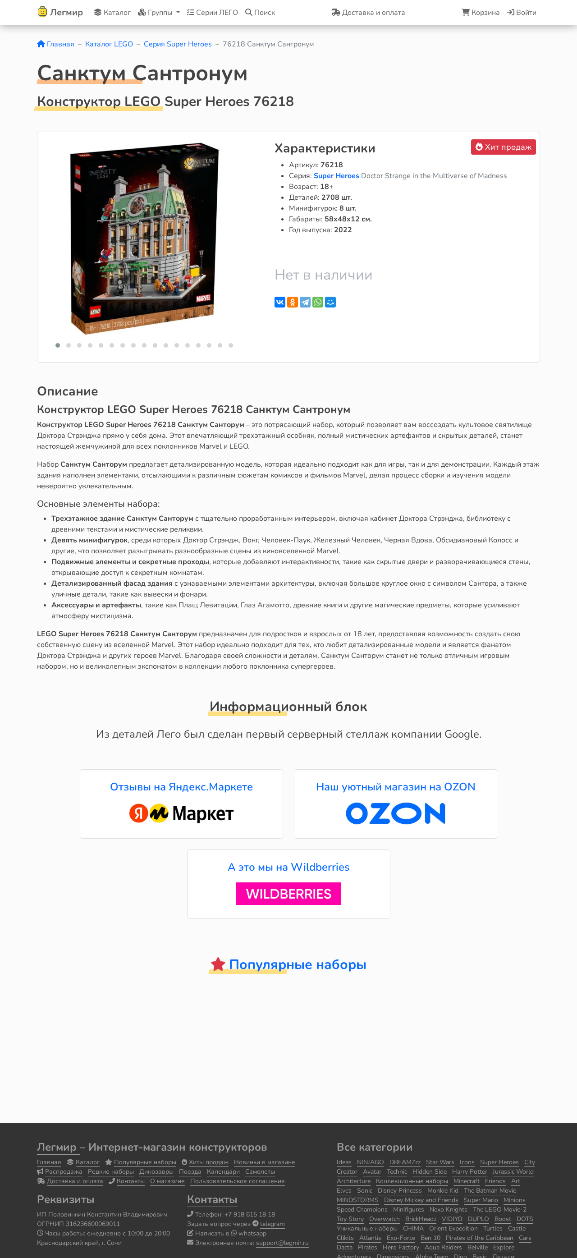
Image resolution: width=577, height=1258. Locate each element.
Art (515, 1181)
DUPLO (478, 1219)
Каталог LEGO (109, 44)
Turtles (493, 1228)
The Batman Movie (490, 1190)
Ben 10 (430, 1238)
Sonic (364, 1190)
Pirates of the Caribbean (479, 1238)
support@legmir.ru (282, 1243)
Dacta (345, 1247)
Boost (503, 1219)
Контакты (131, 1181)
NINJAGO (370, 1162)
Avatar (372, 1171)
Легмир (58, 1147)
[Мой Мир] (330, 302)
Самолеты (260, 1171)
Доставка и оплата (75, 1181)
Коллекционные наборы (412, 1181)
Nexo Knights (448, 1209)
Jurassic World (513, 1171)
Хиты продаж (209, 1162)
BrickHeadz (420, 1219)
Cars (525, 1238)
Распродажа (63, 1171)
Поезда (190, 1171)
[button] (57, 345)
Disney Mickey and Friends (421, 1200)
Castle (517, 1228)
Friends (495, 1181)
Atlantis (370, 1238)
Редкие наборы (111, 1171)
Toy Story (350, 1219)
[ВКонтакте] (280, 302)
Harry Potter (469, 1171)
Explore (503, 1247)
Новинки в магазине (264, 1162)
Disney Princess (400, 1190)
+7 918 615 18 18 (249, 1214)
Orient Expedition (453, 1228)
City (529, 1162)
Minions (515, 1200)
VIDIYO (452, 1219)
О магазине (167, 1181)
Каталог (116, 13)
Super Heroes (337, 176)
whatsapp (252, 1233)
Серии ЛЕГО (216, 13)
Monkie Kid (442, 1190)
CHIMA (413, 1228)
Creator (347, 1171)
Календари (223, 1171)
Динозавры (156, 1171)
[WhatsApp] (317, 302)
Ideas (344, 1162)
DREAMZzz (405, 1162)
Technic (397, 1171)
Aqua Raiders (443, 1247)
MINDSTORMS (358, 1200)
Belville (477, 1247)
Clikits (345, 1238)
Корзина (485, 13)
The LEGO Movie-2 (500, 1209)
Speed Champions (362, 1209)
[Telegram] (305, 302)
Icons (467, 1162)
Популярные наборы (145, 1162)
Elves (344, 1190)
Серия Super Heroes (178, 44)
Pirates (367, 1247)
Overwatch (384, 1219)
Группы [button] (160, 13)
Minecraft (466, 1181)
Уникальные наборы (367, 1228)
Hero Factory (401, 1247)
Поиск (263, 13)
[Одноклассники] (292, 302)
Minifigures (408, 1209)
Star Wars (440, 1162)
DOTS (525, 1219)
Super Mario (481, 1200)
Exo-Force (401, 1238)
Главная (59, 44)
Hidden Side (429, 1171)
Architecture (354, 1181)
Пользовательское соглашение (237, 1181)
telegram (272, 1224)
